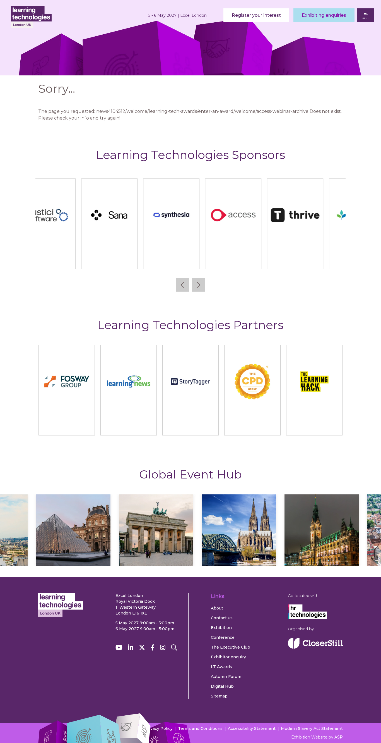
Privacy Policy (158, 728)
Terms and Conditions (200, 728)
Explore (82, 543)
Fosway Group (67, 426)
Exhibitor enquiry (228, 656)
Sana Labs (66, 259)
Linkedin (130, 647)
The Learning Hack (314, 426)
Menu (366, 18)
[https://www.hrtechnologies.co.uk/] (307, 617)
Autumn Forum (226, 676)
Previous (182, 285)
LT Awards (221, 666)
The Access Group (190, 259)
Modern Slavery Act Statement (312, 728)
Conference (223, 637)
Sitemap (219, 696)
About (217, 608)
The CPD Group (252, 426)
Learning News (128, 426)
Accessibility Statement (252, 728)
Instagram (162, 647)
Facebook (153, 647)
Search (174, 647)
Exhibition (221, 627)
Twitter (142, 647)
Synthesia (128, 259)
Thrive (252, 259)
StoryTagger (190, 426)
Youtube (118, 647)
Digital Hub (222, 686)
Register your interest (256, 15)
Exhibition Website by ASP (317, 737)
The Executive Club (230, 647)
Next (198, 285)
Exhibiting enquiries (324, 15)
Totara (314, 259)
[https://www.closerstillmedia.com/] (315, 647)
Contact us (222, 617)
